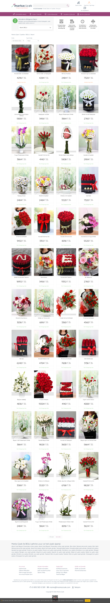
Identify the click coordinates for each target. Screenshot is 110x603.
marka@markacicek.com (60, 587)
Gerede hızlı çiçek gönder (19, 550)
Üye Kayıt (92, 5)
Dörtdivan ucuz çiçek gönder (84, 550)
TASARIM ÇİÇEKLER (69, 14)
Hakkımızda (22, 568)
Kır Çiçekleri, (53, 8)
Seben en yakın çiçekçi (78, 552)
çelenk (25, 581)
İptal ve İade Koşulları (44, 570)
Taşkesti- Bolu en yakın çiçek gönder (74, 554)
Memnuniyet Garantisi (25, 572)
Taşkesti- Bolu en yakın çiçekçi (54, 554)
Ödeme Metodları (24, 570)
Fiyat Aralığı (29, 38)
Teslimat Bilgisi (60, 574)
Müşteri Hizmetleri (43, 568)
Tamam (88, 600)
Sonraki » (58, 537)
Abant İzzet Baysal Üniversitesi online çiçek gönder (54, 546)
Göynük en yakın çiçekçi (43, 552)
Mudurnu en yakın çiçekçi (34, 550)
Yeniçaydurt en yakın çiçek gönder (26, 556)
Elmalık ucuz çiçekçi (22, 554)
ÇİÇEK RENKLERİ (52, 14)
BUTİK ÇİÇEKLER (85, 14)
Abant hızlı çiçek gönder (49, 548)
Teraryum (58, 8)
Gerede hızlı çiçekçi (92, 548)
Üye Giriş (86, 5)
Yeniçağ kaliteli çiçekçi (62, 548)
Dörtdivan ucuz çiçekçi (68, 550)
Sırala (13, 38)
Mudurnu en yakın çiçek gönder (52, 550)
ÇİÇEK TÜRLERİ (36, 14)
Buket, (48, 8)
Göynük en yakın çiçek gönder (61, 552)
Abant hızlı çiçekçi (36, 548)
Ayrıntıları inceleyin (78, 600)
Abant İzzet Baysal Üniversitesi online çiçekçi (25, 546)
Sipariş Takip (41, 572)
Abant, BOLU (23, 27)
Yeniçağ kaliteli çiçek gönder (78, 548)
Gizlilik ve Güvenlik (80, 568)
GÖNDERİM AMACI (20, 14)
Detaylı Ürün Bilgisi (61, 572)
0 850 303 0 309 (38, 587)
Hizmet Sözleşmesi (80, 570)
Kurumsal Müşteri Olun (25, 574)
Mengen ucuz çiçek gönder (27, 552)
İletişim (77, 587)
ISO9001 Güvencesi (61, 568)
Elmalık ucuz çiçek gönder (36, 554)
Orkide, (44, 8)
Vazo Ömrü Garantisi (62, 570)
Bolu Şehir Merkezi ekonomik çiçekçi (81, 546)
